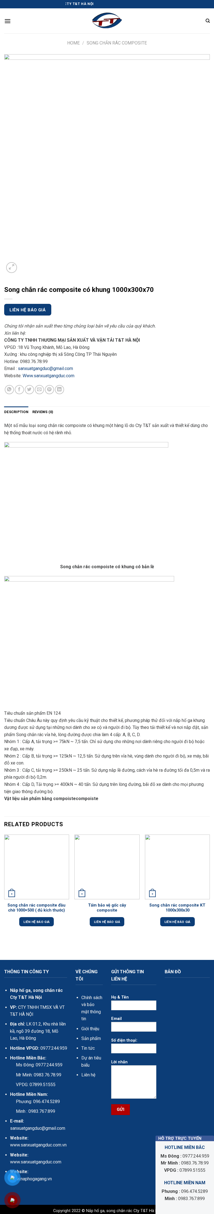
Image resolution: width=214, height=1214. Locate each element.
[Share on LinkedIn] (59, 389)
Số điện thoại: (124, 1040)
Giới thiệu (90, 1028)
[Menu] (7, 21)
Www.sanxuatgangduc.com (48, 375)
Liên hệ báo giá (27, 309)
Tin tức (88, 1048)
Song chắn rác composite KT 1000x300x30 (177, 908)
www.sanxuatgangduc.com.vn (38, 1145)
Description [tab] (16, 412)
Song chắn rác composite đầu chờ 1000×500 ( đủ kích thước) (36, 908)
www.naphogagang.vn (31, 1178)
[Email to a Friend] (39, 389)
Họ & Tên (120, 997)
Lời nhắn (119, 1062)
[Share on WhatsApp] (9, 389)
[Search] (208, 21)
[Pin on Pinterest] (49, 389)
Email (116, 1018)
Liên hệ (88, 1075)
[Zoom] (11, 267)
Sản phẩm (91, 1038)
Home (73, 43)
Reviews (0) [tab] (43, 412)
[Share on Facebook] (19, 389)
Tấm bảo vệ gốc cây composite (107, 908)
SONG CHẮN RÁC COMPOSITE (117, 43)
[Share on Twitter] (29, 389)
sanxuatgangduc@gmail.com (45, 368)
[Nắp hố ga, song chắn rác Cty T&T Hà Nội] (107, 20)
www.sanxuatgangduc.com (35, 1162)
